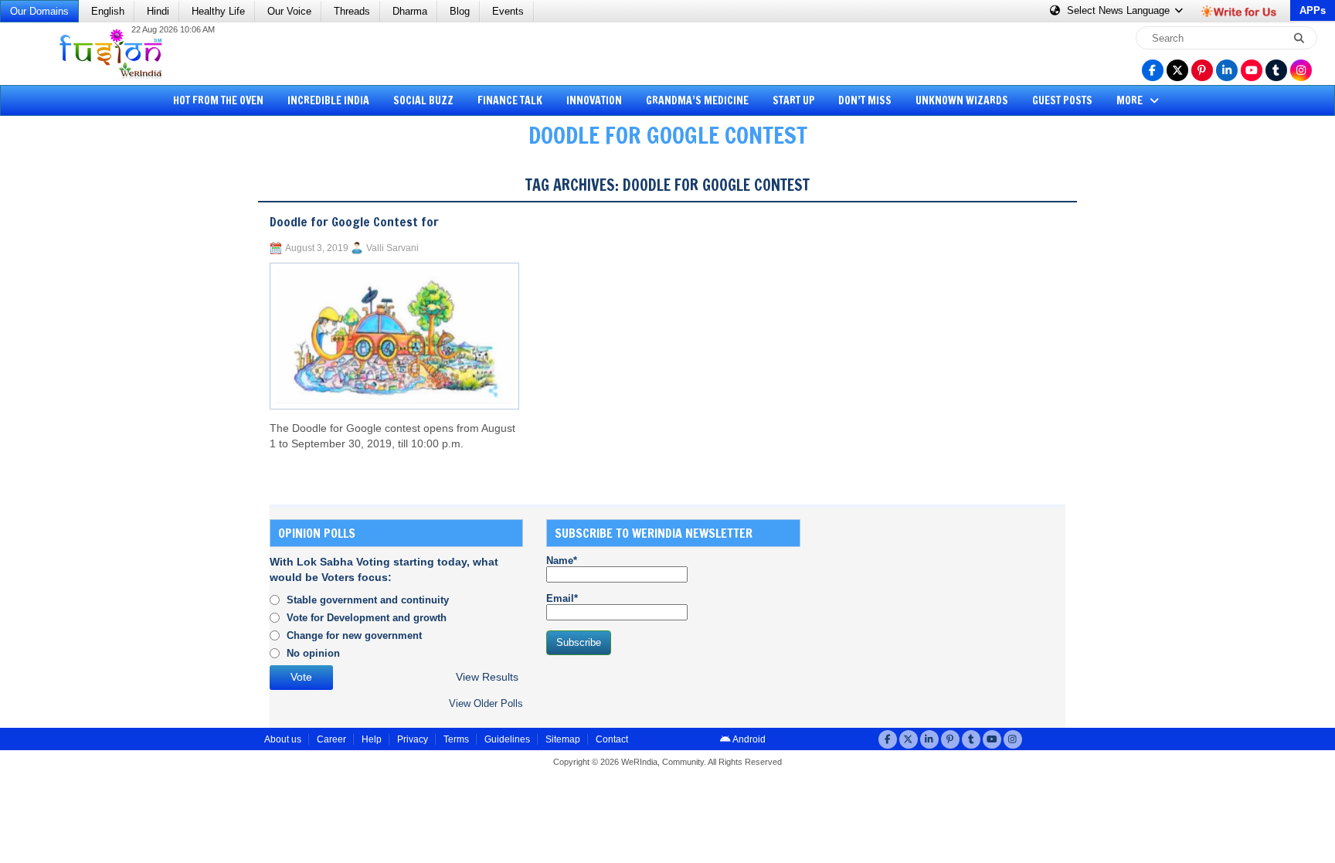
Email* (562, 598)
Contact (612, 739)
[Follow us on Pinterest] (1202, 70)
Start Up (794, 100)
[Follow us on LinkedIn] (1227, 70)
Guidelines (507, 739)
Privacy (412, 739)
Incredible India (328, 100)
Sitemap (562, 739)
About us (282, 739)
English (107, 11)
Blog (460, 11)
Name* (561, 560)
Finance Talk (509, 100)
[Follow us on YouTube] (1251, 70)
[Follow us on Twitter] (1177, 70)
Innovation (594, 100)
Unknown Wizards (961, 100)
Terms (456, 739)
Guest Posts (1062, 100)
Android (748, 739)
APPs (1312, 10)
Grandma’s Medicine (697, 100)
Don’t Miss (865, 100)
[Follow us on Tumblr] (1276, 70)
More (1130, 100)
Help (372, 739)
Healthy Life (218, 11)
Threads (352, 11)
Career (331, 739)
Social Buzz (423, 100)
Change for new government (354, 635)
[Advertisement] (69, 398)
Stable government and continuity (368, 600)
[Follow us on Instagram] (1301, 70)
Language (1120, 10)
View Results (487, 677)
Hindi (158, 11)
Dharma (409, 11)
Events (508, 11)
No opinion (313, 653)
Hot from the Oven (218, 100)
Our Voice (289, 11)
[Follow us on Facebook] (1152, 70)
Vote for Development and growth (367, 617)
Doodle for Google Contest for (354, 221)
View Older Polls (486, 703)
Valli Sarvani (392, 248)
